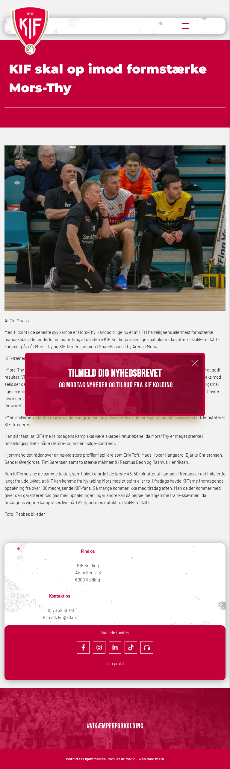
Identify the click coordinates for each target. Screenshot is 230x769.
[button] (194, 363)
